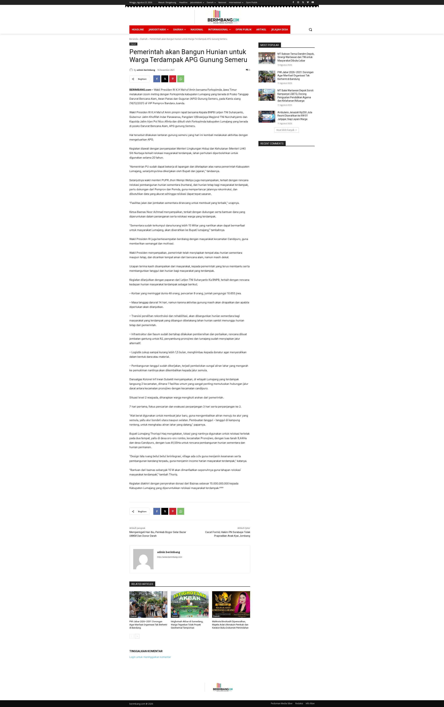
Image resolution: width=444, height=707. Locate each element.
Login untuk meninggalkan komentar (150, 656)
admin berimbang (146, 70)
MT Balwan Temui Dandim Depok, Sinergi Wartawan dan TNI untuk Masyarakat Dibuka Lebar (296, 57)
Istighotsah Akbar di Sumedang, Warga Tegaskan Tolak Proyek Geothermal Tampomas (187, 624)
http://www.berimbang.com (169, 557)
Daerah (143, 39)
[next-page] (137, 636)
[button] (310, 29)
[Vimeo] (308, 3)
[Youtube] (313, 3)
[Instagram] (298, 3)
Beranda (133, 39)
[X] (303, 3)
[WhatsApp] (180, 78)
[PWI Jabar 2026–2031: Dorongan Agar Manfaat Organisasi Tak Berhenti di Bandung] (148, 604)
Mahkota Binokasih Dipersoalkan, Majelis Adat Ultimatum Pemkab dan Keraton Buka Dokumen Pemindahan (230, 624)
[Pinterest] (172, 78)
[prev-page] (131, 636)
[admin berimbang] (131, 70)
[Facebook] (293, 3)
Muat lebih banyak (285, 129)
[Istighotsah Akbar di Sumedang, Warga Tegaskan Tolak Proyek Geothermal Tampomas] (190, 604)
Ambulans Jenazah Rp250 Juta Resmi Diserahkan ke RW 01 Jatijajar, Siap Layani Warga (295, 115)
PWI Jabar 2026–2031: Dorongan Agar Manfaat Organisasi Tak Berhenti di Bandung (148, 624)
